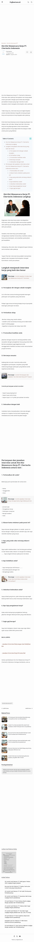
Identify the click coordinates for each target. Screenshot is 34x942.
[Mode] (28, 2)
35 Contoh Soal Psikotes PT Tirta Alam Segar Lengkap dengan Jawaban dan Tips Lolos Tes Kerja (18, 911)
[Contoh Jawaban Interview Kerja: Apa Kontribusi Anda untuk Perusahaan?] (4, 581)
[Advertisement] (17, 23)
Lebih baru (28, 708)
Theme (13, 939)
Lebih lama (6, 708)
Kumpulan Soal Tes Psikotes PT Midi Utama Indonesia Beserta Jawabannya (16, 921)
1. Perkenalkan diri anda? (16, 170)
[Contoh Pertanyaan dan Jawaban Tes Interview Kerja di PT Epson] (4, 378)
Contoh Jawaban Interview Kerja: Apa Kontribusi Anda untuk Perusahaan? (19, 579)
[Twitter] (17, 936)
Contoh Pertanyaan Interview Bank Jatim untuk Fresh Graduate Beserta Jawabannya (19, 741)
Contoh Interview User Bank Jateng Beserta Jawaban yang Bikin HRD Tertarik (18, 756)
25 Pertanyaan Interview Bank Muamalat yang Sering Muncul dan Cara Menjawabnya (19, 718)
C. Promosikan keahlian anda (17, 157)
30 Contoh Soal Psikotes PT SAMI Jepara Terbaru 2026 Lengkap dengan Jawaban (17, 882)
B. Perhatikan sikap (14, 155)
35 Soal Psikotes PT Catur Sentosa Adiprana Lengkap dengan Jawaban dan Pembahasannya (18, 926)
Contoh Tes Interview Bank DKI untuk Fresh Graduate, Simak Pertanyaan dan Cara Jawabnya (19, 725)
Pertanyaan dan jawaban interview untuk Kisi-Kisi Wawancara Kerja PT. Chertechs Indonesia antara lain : (17, 166)
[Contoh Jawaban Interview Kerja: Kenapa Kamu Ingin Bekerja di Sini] (4, 502)
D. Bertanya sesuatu (14, 159)
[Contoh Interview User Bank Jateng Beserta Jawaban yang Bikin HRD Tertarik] (4, 760)
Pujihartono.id (15, 2)
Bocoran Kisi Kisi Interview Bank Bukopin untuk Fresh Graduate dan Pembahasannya (19, 733)
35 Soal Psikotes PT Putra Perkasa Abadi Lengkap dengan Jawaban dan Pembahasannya (17, 901)
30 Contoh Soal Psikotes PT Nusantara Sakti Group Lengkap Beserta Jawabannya (18, 897)
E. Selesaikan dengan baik (16, 162)
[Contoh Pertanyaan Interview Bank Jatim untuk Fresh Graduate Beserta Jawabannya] (4, 745)
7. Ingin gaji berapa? (14, 188)
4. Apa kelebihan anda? (15, 181)
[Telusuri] (31, 2)
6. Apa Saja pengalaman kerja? (17, 186)
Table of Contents (8, 138)
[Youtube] (20, 936)
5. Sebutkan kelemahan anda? (17, 184)
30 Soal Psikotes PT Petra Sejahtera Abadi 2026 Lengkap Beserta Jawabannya (17, 916)
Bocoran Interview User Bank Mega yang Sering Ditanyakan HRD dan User (19, 748)
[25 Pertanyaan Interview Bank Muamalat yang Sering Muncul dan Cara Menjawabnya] (4, 722)
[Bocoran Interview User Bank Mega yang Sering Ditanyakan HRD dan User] (4, 752)
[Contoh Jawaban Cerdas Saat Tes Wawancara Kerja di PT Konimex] (4, 279)
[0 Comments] (27, 52)
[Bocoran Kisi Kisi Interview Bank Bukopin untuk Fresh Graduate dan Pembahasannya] (4, 737)
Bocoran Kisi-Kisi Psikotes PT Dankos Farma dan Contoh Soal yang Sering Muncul (17, 887)
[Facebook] (14, 936)
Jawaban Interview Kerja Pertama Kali (14, 653)
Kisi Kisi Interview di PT (7, 703)
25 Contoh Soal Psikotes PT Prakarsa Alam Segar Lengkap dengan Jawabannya (17, 906)
